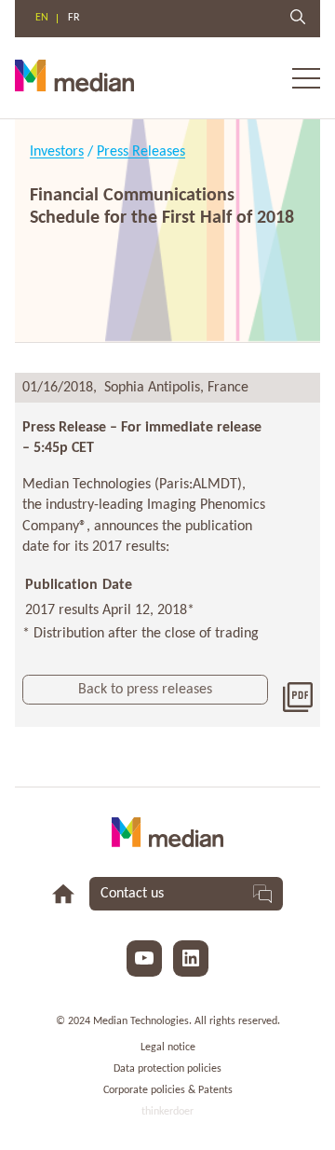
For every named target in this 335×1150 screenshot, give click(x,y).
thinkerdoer (167, 1111)
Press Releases (141, 151)
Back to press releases (145, 689)
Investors (57, 151)
